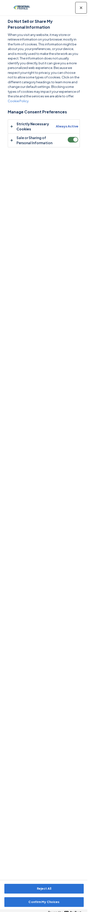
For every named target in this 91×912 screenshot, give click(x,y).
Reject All (44, 888)
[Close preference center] (81, 7)
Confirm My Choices (43, 902)
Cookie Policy (18, 101)
